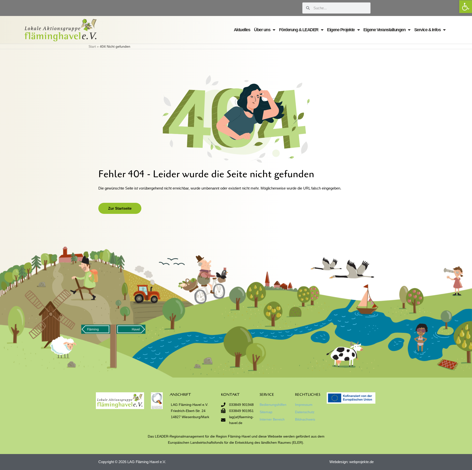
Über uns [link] (262, 29)
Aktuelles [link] (242, 29)
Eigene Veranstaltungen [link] (384, 29)
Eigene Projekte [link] (341, 29)
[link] (465, 6)
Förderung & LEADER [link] (298, 29)
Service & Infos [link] (427, 29)
